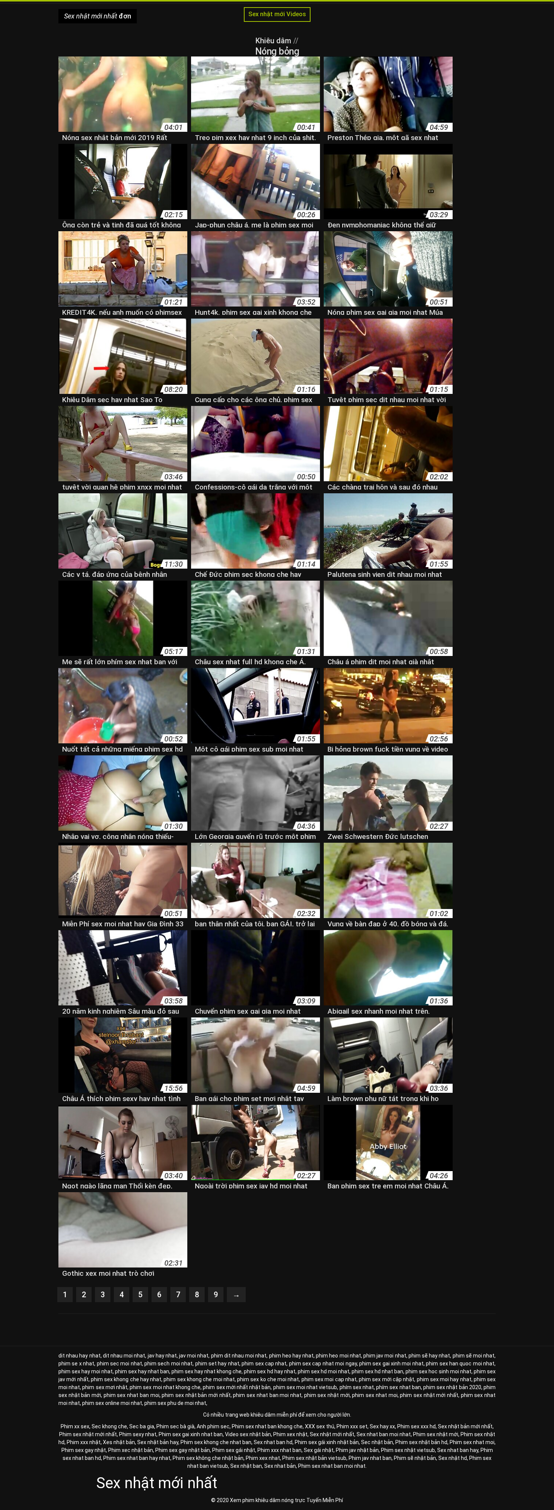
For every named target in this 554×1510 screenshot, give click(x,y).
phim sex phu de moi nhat (175, 1403)
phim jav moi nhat (384, 1356)
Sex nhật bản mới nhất (465, 1426)
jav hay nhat (162, 1356)
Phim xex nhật (290, 1434)
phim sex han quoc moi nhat (460, 1364)
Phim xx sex (75, 1426)
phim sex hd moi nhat (323, 1371)
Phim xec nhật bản (130, 1450)
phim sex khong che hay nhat (126, 1379)
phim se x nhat (76, 1364)
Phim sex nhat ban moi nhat (332, 1466)
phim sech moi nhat (168, 1364)
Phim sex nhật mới (435, 1434)
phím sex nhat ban (398, 1387)
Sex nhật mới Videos (277, 14)
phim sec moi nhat (119, 1364)
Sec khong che (109, 1426)
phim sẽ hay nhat (429, 1356)
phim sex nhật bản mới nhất (196, 1395)
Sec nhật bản (377, 1442)
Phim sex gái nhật (233, 1450)
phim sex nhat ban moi (131, 1395)
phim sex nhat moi (374, 1395)
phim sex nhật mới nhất (429, 1395)
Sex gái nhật (319, 1450)
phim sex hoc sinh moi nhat (438, 1371)
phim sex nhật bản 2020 (452, 1387)
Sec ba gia (141, 1426)
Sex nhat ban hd (273, 1442)
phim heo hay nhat (291, 1356)
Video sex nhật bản (248, 1434)
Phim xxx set (352, 1426)
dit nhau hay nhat (79, 1356)
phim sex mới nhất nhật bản (237, 1387)
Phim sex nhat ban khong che (267, 1426)
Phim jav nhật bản (357, 1450)
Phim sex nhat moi (472, 1442)
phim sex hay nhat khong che (206, 1371)
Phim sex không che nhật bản (208, 1458)
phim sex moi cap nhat (329, 1379)
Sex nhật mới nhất (332, 1434)
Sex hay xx (382, 1426)
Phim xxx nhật (84, 1442)
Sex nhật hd (452, 1458)
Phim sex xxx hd (416, 1426)
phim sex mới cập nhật (386, 1379)
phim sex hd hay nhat (269, 1371)
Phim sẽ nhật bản (415, 1458)
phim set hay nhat (217, 1364)
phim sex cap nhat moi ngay (323, 1364)
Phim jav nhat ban (370, 1458)
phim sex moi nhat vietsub (305, 1387)
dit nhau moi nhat (124, 1356)
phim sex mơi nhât (104, 1387)
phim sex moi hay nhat (444, 1379)
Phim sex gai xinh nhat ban (191, 1434)
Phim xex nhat (263, 1458)
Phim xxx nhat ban (279, 1450)
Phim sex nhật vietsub (408, 1450)
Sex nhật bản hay (157, 1442)
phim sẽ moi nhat (474, 1356)
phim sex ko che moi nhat (268, 1379)
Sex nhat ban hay (457, 1450)
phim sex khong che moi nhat (199, 1379)
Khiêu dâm (274, 40)
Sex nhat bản (280, 1466)
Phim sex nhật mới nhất (88, 1434)
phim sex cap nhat (264, 1364)
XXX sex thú (319, 1426)
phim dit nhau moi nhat (239, 1356)
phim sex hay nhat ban (142, 1371)
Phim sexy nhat (137, 1434)
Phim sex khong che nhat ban (216, 1442)
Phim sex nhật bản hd (421, 1442)
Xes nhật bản (119, 1442)
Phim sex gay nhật (83, 1450)
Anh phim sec (213, 1426)
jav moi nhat (193, 1356)
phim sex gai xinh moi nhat (391, 1364)
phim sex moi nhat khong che (165, 1387)
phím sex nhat (357, 1387)
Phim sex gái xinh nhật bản (327, 1442)
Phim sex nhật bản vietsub (314, 1458)
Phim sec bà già (175, 1426)
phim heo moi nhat (338, 1356)
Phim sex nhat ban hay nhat (136, 1458)
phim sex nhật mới (327, 1395)
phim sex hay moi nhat (85, 1371)
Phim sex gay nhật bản (182, 1450)
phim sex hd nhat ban (377, 1371)
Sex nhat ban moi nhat (384, 1434)
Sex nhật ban (246, 1466)
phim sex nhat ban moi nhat (267, 1395)
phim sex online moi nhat (112, 1403)
